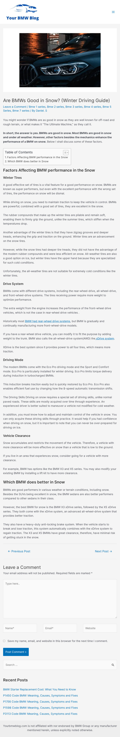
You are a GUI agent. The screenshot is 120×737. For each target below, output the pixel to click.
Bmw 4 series (92, 106)
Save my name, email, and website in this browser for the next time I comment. (58, 641)
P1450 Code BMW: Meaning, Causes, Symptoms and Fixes (40, 695)
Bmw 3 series (73, 106)
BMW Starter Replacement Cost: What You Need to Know (39, 689)
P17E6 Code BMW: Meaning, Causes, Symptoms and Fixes (40, 701)
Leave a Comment (14, 106)
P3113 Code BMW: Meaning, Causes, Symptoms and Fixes (40, 713)
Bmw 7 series (20, 110)
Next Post (103, 551)
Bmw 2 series (55, 106)
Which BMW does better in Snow (28, 161)
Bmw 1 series (37, 106)
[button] (64, 152)
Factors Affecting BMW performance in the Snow (37, 157)
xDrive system (104, 338)
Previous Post (19, 551)
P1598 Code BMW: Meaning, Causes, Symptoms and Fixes (40, 707)
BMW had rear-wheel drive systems (47, 321)
